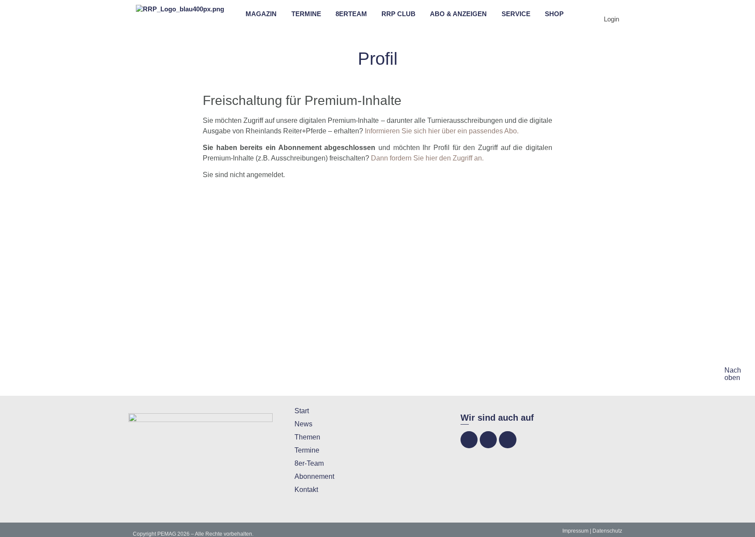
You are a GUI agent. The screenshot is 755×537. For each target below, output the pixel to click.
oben (732, 377)
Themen (307, 437)
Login (611, 19)
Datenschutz (607, 531)
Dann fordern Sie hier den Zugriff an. (427, 158)
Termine (306, 450)
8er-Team (309, 463)
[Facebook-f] (469, 439)
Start (301, 411)
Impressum (575, 531)
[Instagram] (488, 439)
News (303, 424)
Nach (732, 370)
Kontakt (306, 489)
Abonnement (314, 476)
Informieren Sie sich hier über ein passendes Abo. (442, 131)
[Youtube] (507, 439)
